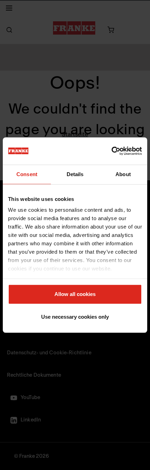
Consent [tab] (26, 174)
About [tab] (123, 174)
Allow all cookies (75, 294)
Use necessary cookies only (75, 317)
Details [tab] (75, 174)
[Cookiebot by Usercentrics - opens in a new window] (111, 151)
